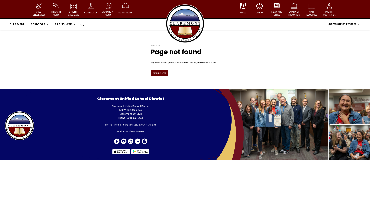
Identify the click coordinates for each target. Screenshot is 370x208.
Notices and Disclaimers (130, 131)
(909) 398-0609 (135, 118)
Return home (159, 73)
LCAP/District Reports (342, 24)
